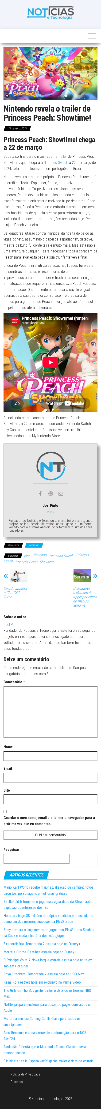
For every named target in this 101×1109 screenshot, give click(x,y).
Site (7, 790)
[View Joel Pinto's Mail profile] (61, 494)
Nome (8, 747)
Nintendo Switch (56, 162)
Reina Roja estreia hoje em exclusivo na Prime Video (42, 982)
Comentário (14, 682)
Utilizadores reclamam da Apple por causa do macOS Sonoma (85, 597)
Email (8, 768)
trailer (63, 156)
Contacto (17, 1082)
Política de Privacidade (25, 1074)
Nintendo (34, 545)
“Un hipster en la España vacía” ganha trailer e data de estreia (48, 1061)
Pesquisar (11, 849)
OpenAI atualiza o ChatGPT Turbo (15, 592)
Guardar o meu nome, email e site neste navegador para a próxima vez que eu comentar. (49, 821)
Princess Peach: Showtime (35, 562)
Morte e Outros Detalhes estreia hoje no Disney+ (40, 952)
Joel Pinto (11, 624)
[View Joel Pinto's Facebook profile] (40, 494)
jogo (27, 556)
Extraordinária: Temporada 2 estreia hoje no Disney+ (42, 944)
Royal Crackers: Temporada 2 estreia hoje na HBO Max (44, 974)
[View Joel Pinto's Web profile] (50, 494)
